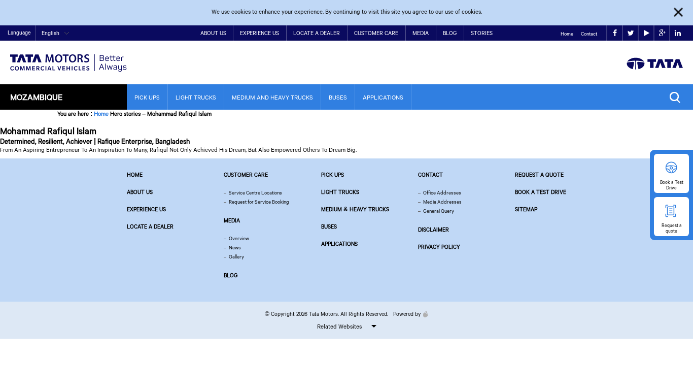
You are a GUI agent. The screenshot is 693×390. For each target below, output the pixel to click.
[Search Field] (677, 97)
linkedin (677, 33)
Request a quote (539, 174)
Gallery (236, 256)
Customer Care (376, 33)
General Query (438, 211)
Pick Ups (147, 97)
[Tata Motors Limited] (68, 56)
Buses (338, 97)
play (646, 33)
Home (567, 33)
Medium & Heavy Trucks (355, 209)
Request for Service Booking (259, 202)
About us (140, 192)
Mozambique (36, 96)
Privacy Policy (439, 246)
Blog (450, 33)
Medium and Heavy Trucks (272, 97)
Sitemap (526, 209)
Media (420, 33)
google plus (662, 33)
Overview (239, 238)
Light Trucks (196, 97)
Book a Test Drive (540, 192)
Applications (383, 97)
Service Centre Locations (255, 192)
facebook (614, 33)
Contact (589, 33)
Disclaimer (433, 229)
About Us (213, 33)
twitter (630, 33)
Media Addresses (442, 202)
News (235, 247)
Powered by (407, 313)
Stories (482, 33)
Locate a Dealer (316, 33)
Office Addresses (442, 192)
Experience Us (259, 33)
